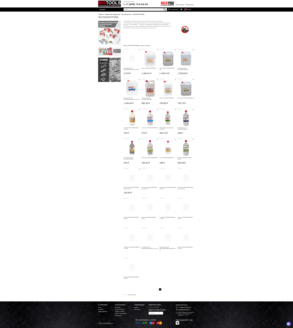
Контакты (100, 309)
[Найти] (164, 9)
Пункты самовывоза (121, 313)
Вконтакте (177, 323)
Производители (102, 311)
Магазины (137, 309)
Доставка (117, 307)
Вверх (284, 300)
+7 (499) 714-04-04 (137, 4)
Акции (136, 307)
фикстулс (109, 70)
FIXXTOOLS (109, 32)
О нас (99, 307)
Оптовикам (118, 315)
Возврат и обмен (120, 311)
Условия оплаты (119, 309)
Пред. (155, 289)
